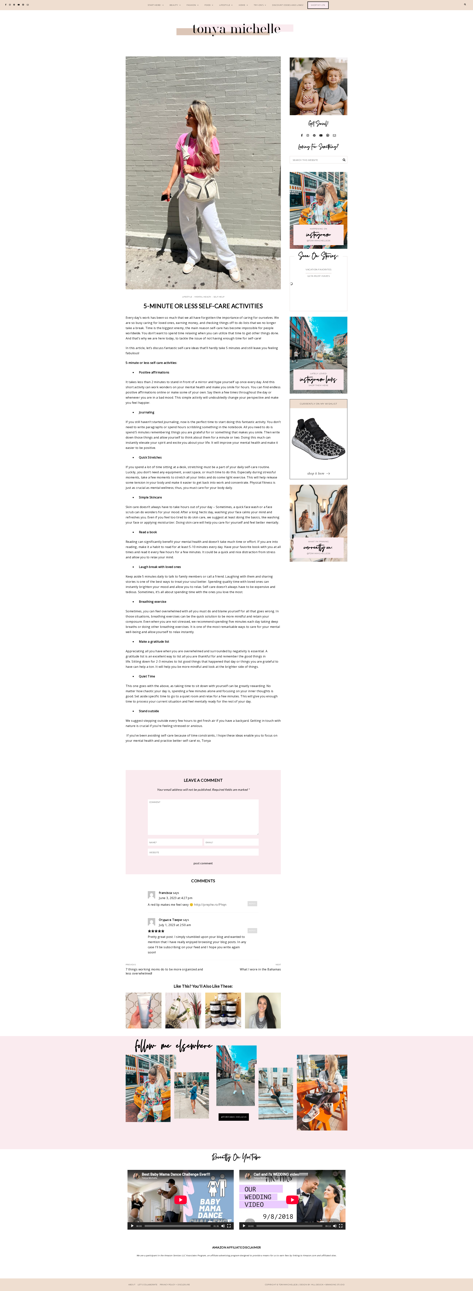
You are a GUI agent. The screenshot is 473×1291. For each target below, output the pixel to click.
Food (208, 5)
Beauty (174, 5)
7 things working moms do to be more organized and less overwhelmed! (164, 971)
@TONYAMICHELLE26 (233, 1117)
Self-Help (219, 297)
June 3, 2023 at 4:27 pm (175, 898)
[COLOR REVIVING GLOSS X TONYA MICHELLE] (143, 1010)
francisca (165, 893)
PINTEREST (236, 1079)
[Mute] (223, 1226)
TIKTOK (276, 1096)
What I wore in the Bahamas (260, 969)
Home (242, 5)
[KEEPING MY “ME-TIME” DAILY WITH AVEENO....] (183, 1010)
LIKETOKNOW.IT (151, 1091)
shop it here (316, 473)
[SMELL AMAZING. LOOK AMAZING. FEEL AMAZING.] (223, 1010)
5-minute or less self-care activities (203, 305)
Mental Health (203, 297)
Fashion (191, 5)
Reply (252, 904)
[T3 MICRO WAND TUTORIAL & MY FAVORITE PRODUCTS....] (263, 1010)
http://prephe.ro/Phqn (210, 905)
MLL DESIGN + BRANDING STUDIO (328, 1285)
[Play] (132, 1226)
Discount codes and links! (288, 5)
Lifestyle (224, 5)
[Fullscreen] (229, 1226)
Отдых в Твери (170, 920)
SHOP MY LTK (318, 5)
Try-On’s (258, 5)
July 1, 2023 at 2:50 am (175, 925)
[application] (180, 1200)
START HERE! (154, 5)
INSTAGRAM (191, 1098)
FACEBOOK (322, 1095)
